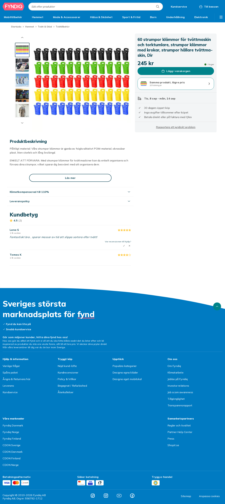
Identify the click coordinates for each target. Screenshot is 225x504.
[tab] (22, 50)
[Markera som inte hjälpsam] (129, 245)
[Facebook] (132, 496)
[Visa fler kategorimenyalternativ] (221, 17)
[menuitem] (13, 17)
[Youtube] (119, 496)
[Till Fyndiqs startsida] (13, 7)
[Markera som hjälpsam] (123, 245)
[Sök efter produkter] (158, 7)
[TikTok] (92, 496)
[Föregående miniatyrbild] (22, 37)
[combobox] (95, 7)
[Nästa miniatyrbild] (22, 123)
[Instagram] (106, 496)
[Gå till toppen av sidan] (217, 306)
